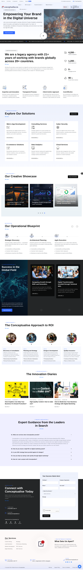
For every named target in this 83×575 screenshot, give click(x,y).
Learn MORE (34, 293)
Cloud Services (62, 145)
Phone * (44, 485)
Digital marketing (57, 399)
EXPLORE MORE (9, 137)
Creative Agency (60, 199)
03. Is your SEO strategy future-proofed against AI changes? (27, 452)
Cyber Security (62, 124)
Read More (7, 406)
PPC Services (19, 546)
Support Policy (57, 567)
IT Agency (60, 280)
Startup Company (11, 199)
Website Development (10, 546)
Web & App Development (16, 124)
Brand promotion (8, 399)
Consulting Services (39, 124)
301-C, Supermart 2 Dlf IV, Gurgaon (41, 561)
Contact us (21, 1)
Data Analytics (36, 145)
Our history (9, 1)
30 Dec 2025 (49, 396)
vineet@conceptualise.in (13, 513)
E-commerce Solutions (15, 145)
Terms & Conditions (66, 567)
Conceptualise (22, 567)
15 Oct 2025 (25, 396)
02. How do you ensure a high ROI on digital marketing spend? (28, 448)
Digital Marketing (8, 548)
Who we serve (23, 9)
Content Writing (8, 541)
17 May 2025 (74, 396)
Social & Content (38, 4)
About (19, 4)
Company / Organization (64, 480)
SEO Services (19, 548)
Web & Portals (49, 4)
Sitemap (50, 567)
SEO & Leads (27, 4)
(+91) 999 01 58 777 (12, 508)
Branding (18, 541)
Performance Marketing (21, 544)
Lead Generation (8, 544)
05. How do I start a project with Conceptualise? (24, 459)
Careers (28, 1)
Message (44, 496)
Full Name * (44, 480)
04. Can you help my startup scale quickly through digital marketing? (29, 455)
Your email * (62, 485)
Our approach (15, 1)
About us (3, 1)
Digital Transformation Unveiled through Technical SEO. (67, 284)
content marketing (33, 399)
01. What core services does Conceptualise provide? (25, 434)
